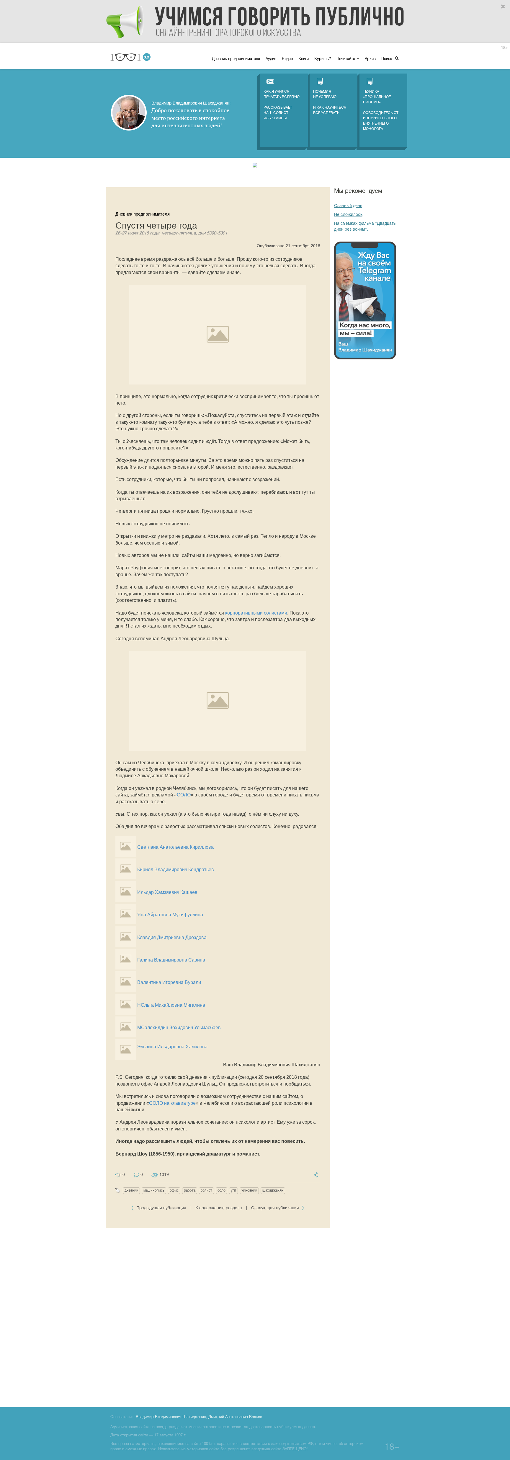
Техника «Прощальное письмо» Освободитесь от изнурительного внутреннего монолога (380, 110)
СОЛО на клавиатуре (172, 1103)
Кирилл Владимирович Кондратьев (175, 869)
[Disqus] (217, 1316)
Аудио (271, 59)
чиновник (249, 1190)
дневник (131, 1190)
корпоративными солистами (256, 612)
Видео (287, 59)
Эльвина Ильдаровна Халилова (172, 1046)
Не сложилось (348, 215)
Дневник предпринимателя (236, 59)
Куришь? (322, 59)
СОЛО (184, 794)
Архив (370, 59)
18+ (504, 48)
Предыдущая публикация (161, 1208)
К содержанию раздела (218, 1208)
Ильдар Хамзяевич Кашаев (167, 892)
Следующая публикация (275, 1208)
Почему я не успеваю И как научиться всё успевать (329, 102)
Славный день (348, 206)
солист (206, 1190)
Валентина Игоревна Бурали (169, 982)
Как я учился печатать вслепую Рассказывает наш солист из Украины (282, 105)
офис (174, 1190)
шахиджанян (272, 1190)
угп (233, 1190)
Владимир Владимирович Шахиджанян (171, 1417)
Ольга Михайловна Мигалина (173, 1005)
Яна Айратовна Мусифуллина (170, 914)
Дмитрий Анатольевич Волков (235, 1417)
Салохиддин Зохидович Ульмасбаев (181, 1027)
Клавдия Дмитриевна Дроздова (172, 937)
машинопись (153, 1190)
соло (221, 1190)
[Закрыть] (503, 7)
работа (189, 1190)
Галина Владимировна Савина (171, 959)
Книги (303, 59)
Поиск (387, 59)
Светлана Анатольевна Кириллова (175, 847)
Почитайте (346, 59)
